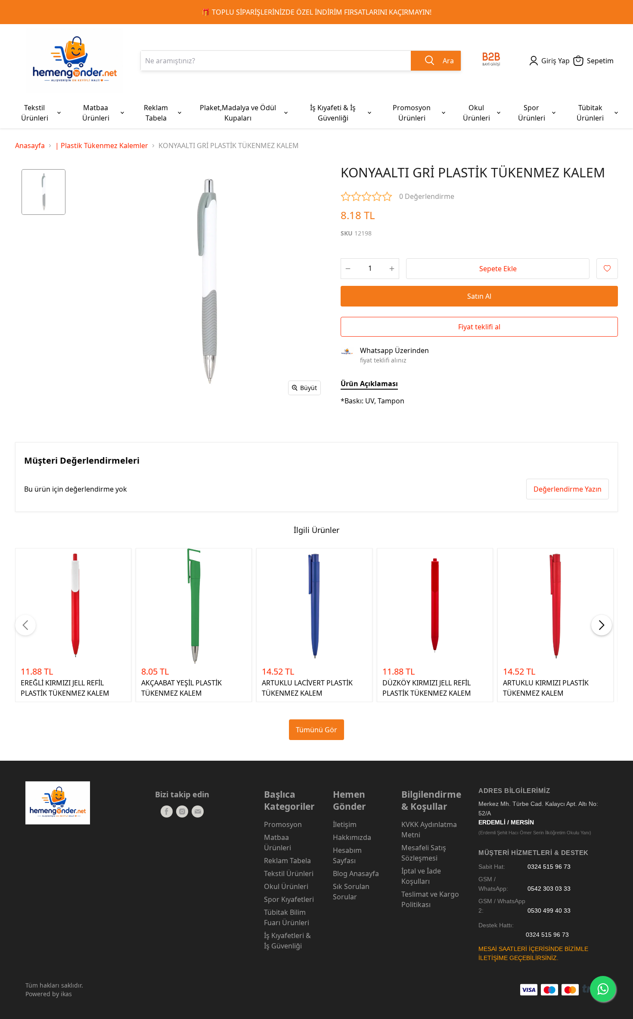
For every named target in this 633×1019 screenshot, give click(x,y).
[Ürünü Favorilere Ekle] (607, 268)
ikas (66, 994)
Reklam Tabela (287, 860)
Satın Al (479, 296)
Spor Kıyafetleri (289, 899)
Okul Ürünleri (286, 886)
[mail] (198, 811)
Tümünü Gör (316, 729)
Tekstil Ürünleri (288, 873)
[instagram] (182, 811)
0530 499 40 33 (549, 910)
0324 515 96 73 (549, 867)
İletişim (345, 824)
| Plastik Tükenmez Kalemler (101, 145)
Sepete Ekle (498, 268)
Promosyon (283, 824)
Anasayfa (30, 145)
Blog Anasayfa (356, 873)
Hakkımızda (352, 837)
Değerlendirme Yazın (568, 489)
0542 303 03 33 (549, 889)
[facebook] (167, 811)
